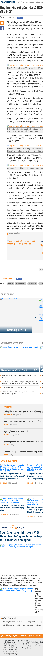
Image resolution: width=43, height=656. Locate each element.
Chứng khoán (8, 415)
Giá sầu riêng (21, 625)
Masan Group (20, 283)
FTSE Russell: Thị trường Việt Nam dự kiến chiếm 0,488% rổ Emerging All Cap (12, 507)
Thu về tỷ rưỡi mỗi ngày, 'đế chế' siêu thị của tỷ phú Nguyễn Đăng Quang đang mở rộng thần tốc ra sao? (20, 382)
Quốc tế (6, 455)
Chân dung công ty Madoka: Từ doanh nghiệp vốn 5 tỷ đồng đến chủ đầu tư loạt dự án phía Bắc (12, 476)
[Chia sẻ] (2, 28)
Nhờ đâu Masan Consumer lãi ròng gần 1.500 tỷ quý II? (19, 376)
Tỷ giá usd (31, 622)
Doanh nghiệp (8, 2)
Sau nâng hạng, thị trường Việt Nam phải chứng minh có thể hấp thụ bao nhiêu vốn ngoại (21, 536)
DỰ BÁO (15, 636)
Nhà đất (6, 425)
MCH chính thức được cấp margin (14, 388)
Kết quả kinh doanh (26, 2)
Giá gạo (38, 625)
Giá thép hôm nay (8, 625)
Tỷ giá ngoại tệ (21, 622)
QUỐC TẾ (31, 636)
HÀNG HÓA (23, 636)
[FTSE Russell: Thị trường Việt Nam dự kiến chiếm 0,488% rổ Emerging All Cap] (12, 500)
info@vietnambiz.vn (14, 652)
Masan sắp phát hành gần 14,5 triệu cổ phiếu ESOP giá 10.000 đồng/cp (20, 393)
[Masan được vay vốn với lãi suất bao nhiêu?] (19, 359)
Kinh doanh (3, 483)
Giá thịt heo (30, 625)
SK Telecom (32, 283)
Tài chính (6, 435)
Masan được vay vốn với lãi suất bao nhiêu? (19, 370)
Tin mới (8, 407)
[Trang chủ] (2, 23)
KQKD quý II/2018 (16, 330)
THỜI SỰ (8, 636)
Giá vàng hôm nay (9, 622)
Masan (10, 283)
